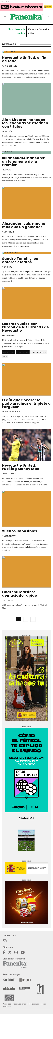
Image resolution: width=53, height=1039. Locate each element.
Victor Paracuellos (11, 412)
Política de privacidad (21, 1004)
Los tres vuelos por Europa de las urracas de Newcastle (25, 327)
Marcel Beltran (9, 536)
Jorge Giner (7, 600)
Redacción (7, 131)
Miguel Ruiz (7, 267)
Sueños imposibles (19, 531)
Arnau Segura (8, 335)
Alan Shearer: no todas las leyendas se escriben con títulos (25, 123)
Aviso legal (7, 1004)
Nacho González (9, 66)
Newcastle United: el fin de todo (24, 59)
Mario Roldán (8, 232)
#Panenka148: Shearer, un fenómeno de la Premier (24, 161)
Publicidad (7, 1007)
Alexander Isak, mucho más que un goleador (23, 225)
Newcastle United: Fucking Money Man (20, 467)
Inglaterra (8, 352)
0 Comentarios (38, 352)
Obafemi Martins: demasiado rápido (19, 594)
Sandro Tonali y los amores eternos (20, 260)
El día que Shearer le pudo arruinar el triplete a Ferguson (26, 403)
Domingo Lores (9, 473)
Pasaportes (22, 352)
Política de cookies (38, 1004)
